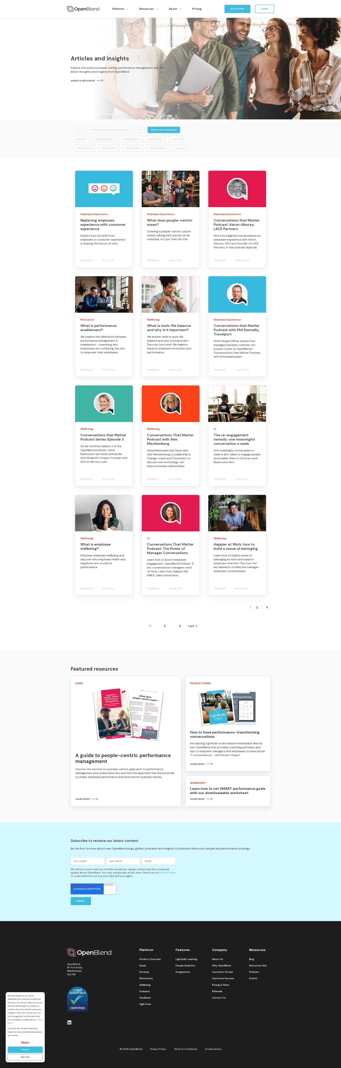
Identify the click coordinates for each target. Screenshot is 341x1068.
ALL (80, 129)
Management (104, 139)
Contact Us (219, 997)
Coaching (178, 139)
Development (158, 148)
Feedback (145, 997)
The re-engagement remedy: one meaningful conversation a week (234, 439)
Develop (144, 971)
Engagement (131, 139)
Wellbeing (155, 139)
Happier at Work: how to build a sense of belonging (236, 546)
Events (253, 978)
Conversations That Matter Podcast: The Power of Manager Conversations (170, 548)
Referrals (217, 991)
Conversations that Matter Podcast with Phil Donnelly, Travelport (237, 329)
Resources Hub (258, 965)
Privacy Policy (168, 872)
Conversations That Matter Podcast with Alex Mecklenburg (170, 439)
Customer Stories (222, 971)
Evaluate (144, 991)
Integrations (183, 971)
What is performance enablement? (98, 327)
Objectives (133, 148)
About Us (217, 959)
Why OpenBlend (221, 965)
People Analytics (185, 965)
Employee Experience (164, 129)
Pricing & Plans (220, 984)
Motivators (146, 978)
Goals (180, 148)
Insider (82, 139)
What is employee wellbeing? (95, 546)
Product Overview (150, 959)
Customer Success (223, 978)
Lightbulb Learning (186, 959)
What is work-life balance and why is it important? (169, 327)
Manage (25, 1042)
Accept (25, 1049)
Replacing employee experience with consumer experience (103, 224)
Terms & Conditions (185, 1049)
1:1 (140, 129)
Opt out (25, 1057)
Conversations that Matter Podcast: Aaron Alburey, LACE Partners (237, 224)
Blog (251, 959)
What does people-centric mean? (170, 222)
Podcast (254, 971)
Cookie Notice (213, 1049)
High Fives (145, 1004)
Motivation (85, 148)
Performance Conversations (110, 129)
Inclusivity (109, 148)
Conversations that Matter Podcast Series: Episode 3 (103, 437)
